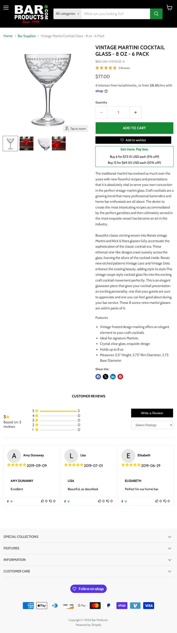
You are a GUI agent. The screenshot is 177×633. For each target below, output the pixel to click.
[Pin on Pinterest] (120, 376)
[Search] (156, 14)
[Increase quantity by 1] (136, 112)
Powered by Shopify (88, 625)
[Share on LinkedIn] (113, 376)
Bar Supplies (27, 36)
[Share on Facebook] (98, 376)
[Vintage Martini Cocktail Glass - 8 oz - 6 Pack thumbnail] (10, 143)
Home (8, 36)
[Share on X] (105, 376)
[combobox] (116, 14)
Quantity (101, 102)
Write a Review (152, 413)
